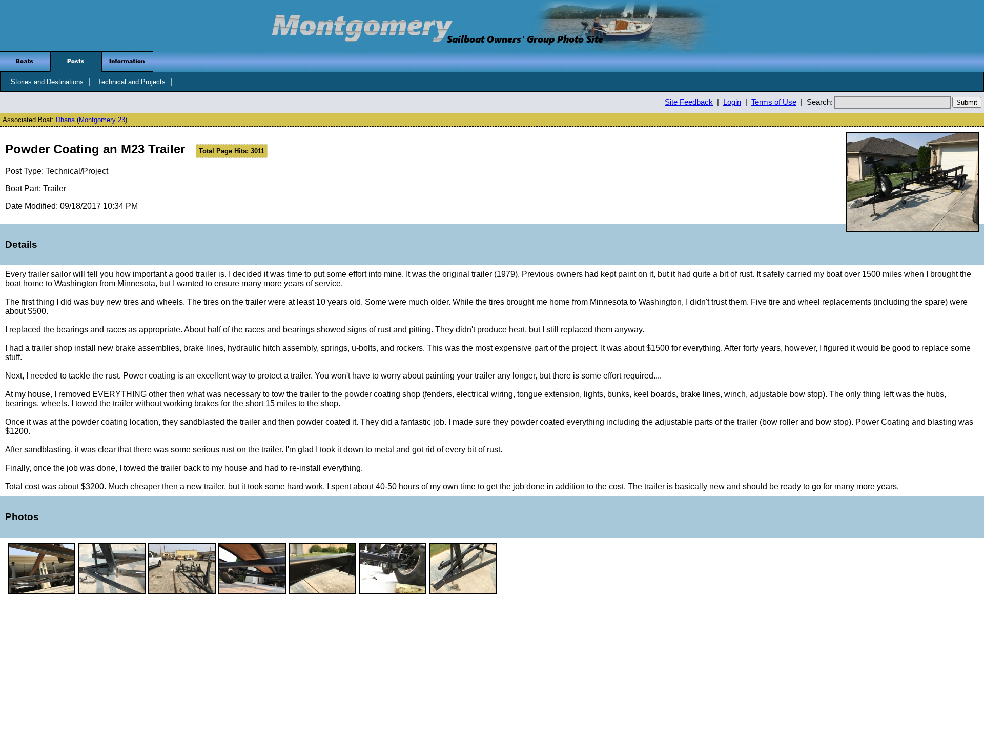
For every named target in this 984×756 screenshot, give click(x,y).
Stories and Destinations (47, 82)
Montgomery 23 (102, 120)
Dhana (65, 120)
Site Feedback (689, 102)
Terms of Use (773, 102)
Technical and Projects (132, 82)
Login (732, 102)
